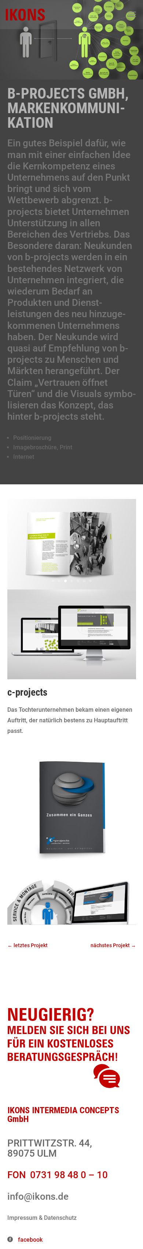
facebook (29, 1239)
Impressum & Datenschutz (42, 1217)
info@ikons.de (38, 1196)
